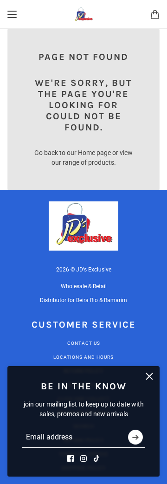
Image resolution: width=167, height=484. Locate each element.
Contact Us (83, 343)
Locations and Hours (83, 357)
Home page (94, 152)
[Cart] (155, 14)
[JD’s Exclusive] (84, 14)
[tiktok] (96, 458)
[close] (149, 376)
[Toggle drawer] (12, 14)
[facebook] (70, 458)
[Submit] (135, 437)
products (101, 162)
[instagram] (83, 458)
